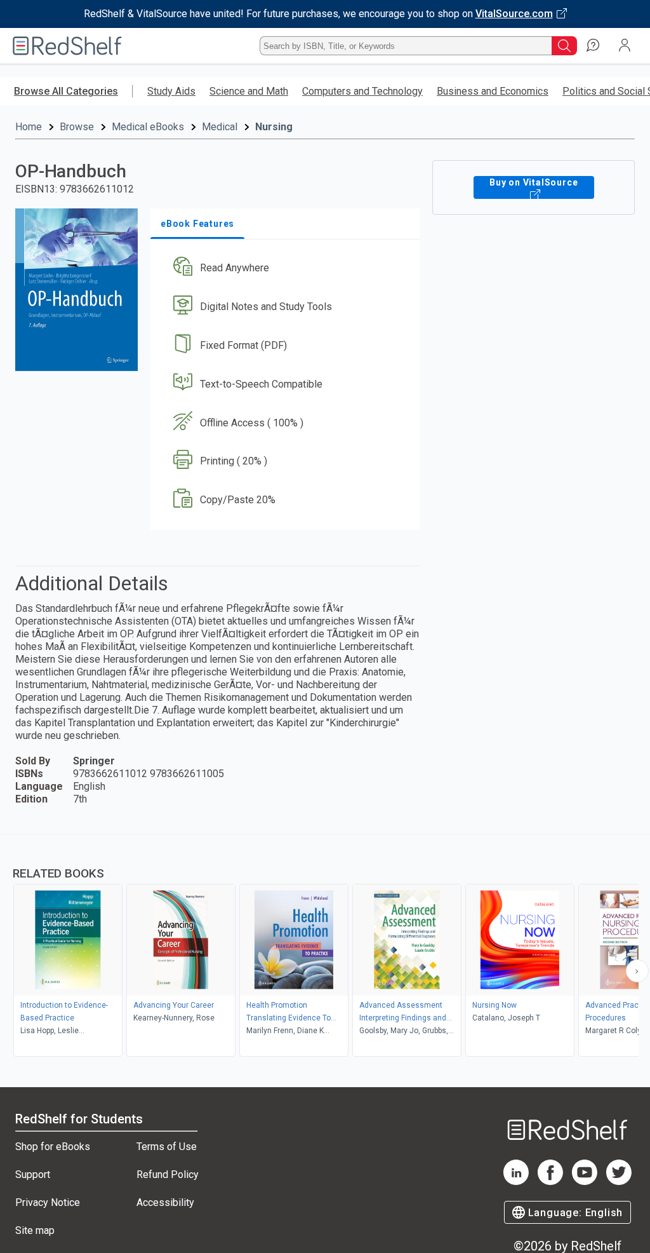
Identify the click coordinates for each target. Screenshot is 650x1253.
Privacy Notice (47, 1202)
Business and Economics (492, 91)
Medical (219, 127)
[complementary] (325, 947)
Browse (77, 127)
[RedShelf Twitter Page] (619, 1181)
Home (28, 127)
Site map (35, 1230)
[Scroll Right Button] (637, 970)
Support (32, 1174)
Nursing (274, 127)
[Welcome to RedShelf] (67, 45)
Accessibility (165, 1202)
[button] (284, 268)
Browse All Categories (66, 91)
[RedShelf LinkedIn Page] (516, 1181)
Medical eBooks (148, 127)
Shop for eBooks (52, 1147)
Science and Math (248, 91)
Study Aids (171, 91)
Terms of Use (166, 1147)
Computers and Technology (362, 91)
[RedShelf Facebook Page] (550, 1181)
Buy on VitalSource (533, 182)
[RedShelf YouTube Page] (584, 1181)
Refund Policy (167, 1174)
